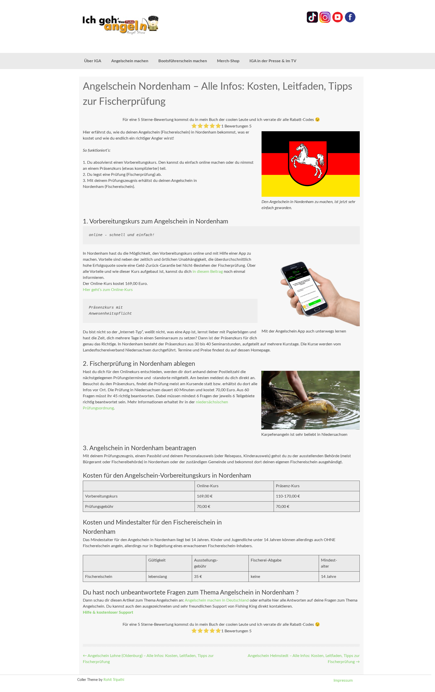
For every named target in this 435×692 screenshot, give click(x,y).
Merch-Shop (228, 61)
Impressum (343, 680)
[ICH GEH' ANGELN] (134, 24)
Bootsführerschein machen (182, 61)
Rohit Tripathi (113, 680)
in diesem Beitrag (208, 272)
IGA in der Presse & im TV (272, 61)
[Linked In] (312, 22)
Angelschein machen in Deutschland (217, 600)
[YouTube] (337, 22)
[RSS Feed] (350, 22)
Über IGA (92, 61)
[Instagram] (325, 22)
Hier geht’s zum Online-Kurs (108, 290)
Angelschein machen (129, 61)
